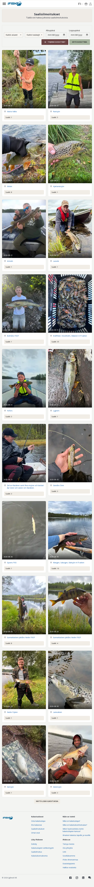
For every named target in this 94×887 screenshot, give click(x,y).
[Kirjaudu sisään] (90, 4)
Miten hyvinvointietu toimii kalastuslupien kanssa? (73, 830)
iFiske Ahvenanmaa (70, 860)
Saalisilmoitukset (37, 829)
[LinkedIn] (83, 877)
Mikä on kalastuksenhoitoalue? (75, 825)
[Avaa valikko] (4, 4)
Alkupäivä (50, 30)
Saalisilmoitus (36, 852)
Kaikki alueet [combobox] (12, 35)
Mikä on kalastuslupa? (71, 821)
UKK (64, 852)
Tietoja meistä (68, 844)
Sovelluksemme (69, 856)
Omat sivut (35, 833)
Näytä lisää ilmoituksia (47, 801)
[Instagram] (76, 877)
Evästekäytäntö (69, 863)
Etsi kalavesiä (36, 825)
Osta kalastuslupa (38, 821)
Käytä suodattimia (79, 42)
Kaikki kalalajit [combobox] (33, 35)
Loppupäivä (74, 30)
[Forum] (89, 877)
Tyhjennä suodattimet (56, 42)
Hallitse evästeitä (69, 867)
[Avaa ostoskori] (86, 3)
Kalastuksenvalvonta (39, 856)
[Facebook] (70, 877)
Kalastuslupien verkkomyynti (42, 848)
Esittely (34, 844)
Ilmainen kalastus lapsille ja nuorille (76, 835)
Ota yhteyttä (68, 848)
